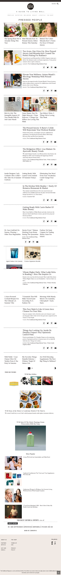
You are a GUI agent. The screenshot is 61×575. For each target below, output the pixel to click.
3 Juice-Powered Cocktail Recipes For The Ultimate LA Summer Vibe (11, 300)
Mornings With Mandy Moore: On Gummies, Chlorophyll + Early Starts (48, 300)
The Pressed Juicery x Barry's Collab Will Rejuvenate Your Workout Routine (39, 129)
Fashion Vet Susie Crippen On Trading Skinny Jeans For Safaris (47, 233)
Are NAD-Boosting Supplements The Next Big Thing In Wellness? (48, 359)
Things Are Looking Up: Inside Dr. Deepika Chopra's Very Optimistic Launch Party (37, 332)
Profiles (11, 15)
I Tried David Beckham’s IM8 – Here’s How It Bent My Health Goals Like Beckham (37, 506)
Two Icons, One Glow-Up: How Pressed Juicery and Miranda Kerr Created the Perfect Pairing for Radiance (39, 53)
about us (4, 539)
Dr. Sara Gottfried (14, 527)
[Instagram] (55, 542)
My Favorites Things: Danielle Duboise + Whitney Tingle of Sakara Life (29, 360)
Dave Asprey (24, 527)
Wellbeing (27, 15)
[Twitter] (52, 542)
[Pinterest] (55, 543)
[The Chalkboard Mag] (30, 6)
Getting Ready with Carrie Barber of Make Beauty (38, 208)
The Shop (50, 15)
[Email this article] (55, 67)
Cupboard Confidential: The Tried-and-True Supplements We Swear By (38, 473)
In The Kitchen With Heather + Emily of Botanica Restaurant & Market (40, 187)
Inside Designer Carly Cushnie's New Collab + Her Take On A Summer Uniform (12, 177)
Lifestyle (42, 15)
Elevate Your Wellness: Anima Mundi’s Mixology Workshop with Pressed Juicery (39, 76)
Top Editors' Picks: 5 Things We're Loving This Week (47, 115)
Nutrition (19, 15)
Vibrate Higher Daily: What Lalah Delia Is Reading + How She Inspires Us (39, 273)
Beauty (34, 15)
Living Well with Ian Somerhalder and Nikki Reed (36, 457)
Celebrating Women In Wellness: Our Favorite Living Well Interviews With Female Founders (37, 490)
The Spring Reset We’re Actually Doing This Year (12, 41)
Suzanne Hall (31, 196)
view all (41, 520)
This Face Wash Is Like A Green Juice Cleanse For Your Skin (38, 310)
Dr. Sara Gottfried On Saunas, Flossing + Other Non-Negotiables (12, 232)
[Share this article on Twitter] (48, 67)
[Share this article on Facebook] (44, 67)
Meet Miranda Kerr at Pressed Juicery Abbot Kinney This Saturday (30, 41)
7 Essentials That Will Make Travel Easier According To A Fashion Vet (29, 300)
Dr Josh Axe (49, 527)
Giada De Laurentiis (30, 530)
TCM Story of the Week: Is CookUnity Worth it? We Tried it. (25, 411)
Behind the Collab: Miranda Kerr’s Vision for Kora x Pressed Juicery (47, 42)
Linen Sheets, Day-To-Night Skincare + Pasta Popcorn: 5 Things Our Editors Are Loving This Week (30, 117)
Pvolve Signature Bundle (32, 261)
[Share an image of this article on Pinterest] (52, 67)
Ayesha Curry (32, 527)
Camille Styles (41, 527)
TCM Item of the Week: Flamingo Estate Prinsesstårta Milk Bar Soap (30, 423)
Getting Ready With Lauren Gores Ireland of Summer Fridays (29, 176)
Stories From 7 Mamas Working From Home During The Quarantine (30, 232)
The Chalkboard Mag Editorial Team (37, 64)
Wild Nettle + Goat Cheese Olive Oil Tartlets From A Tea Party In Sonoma (11, 360)
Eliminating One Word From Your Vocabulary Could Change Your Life (48, 177)
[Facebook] (52, 543)
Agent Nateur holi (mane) (14, 261)
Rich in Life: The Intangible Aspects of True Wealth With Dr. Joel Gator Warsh (11, 116)
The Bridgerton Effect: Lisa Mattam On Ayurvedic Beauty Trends (39, 150)
